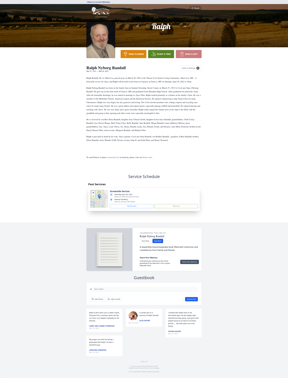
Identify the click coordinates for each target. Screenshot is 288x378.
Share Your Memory (189, 262)
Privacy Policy (137, 368)
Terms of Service (150, 368)
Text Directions (131, 206)
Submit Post (191, 299)
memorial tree (113, 157)
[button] (99, 196)
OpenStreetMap (146, 372)
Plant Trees (176, 206)
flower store (147, 157)
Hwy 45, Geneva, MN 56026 (124, 202)
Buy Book (157, 241)
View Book (145, 241)
